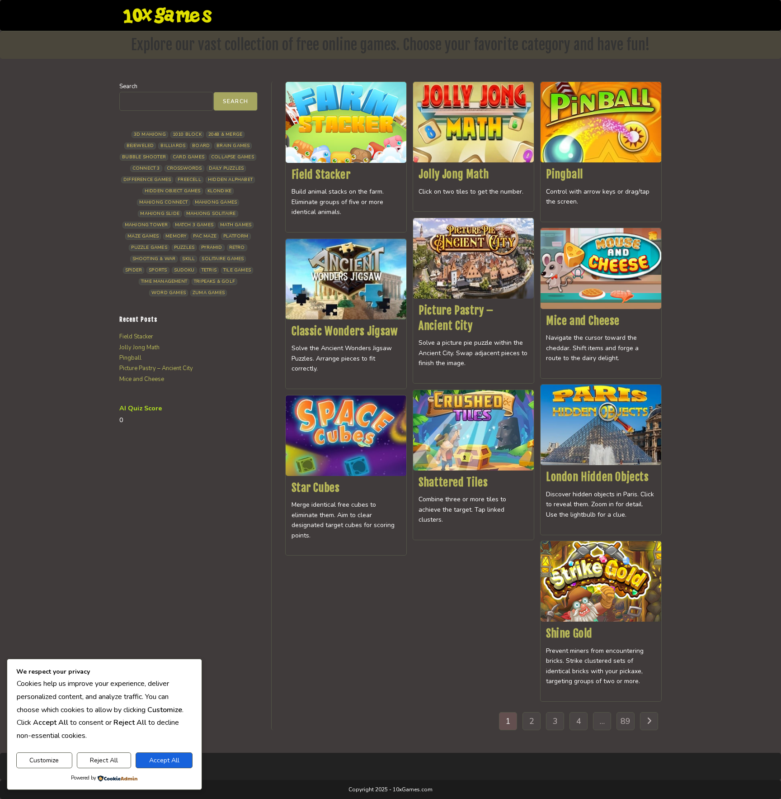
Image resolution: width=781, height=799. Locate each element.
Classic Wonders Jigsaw (345, 331)
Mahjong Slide (159, 213)
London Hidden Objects (597, 477)
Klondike (219, 191)
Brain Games (232, 146)
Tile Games (237, 270)
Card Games (188, 157)
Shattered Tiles (453, 482)
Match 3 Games (194, 225)
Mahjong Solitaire (210, 213)
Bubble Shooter (144, 157)
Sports (158, 270)
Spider (133, 270)
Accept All (164, 760)
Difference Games (147, 179)
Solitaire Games (223, 259)
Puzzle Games (149, 247)
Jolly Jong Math (454, 174)
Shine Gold (569, 633)
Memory (175, 236)
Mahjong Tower (146, 225)
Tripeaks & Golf (214, 281)
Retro (237, 247)
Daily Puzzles (226, 168)
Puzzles (184, 247)
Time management (164, 281)
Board (201, 146)
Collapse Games (232, 157)
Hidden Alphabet (230, 179)
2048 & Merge (225, 134)
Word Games (168, 293)
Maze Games (143, 236)
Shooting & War (154, 259)
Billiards (172, 146)
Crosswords (184, 168)
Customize (44, 760)
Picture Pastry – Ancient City (156, 368)
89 (625, 721)
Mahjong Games (216, 202)
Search (128, 86)
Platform (236, 236)
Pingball (564, 174)
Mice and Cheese (583, 321)
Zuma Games (209, 293)
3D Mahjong (150, 134)
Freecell (189, 179)
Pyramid (211, 247)
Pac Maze (204, 236)
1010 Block (187, 134)
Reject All (104, 760)
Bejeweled (140, 146)
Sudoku (184, 270)
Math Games (235, 225)
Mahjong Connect (163, 202)
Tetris (209, 270)
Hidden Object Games (173, 191)
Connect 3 (146, 168)
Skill (188, 259)
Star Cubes (316, 488)
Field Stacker (321, 174)
